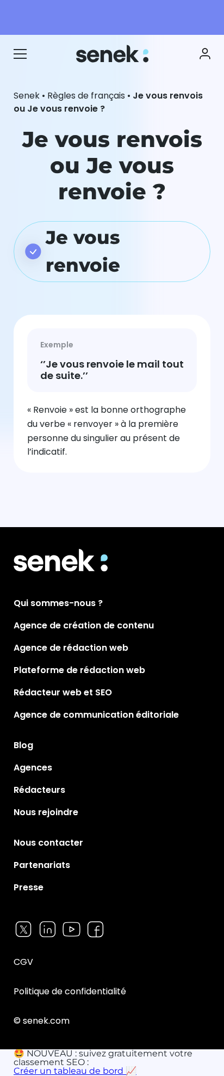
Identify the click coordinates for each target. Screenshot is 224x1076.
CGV (23, 962)
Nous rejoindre (46, 812)
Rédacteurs (39, 790)
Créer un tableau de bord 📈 (75, 1071)
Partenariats (42, 865)
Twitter (24, 929)
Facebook (95, 929)
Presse (28, 887)
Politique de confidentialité (70, 991)
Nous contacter (48, 842)
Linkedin (48, 929)
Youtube (71, 929)
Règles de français (86, 95)
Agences (33, 767)
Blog (23, 745)
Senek (113, 54)
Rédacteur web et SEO (63, 692)
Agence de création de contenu (84, 625)
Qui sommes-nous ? (58, 603)
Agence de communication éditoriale (96, 714)
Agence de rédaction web (71, 647)
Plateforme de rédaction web (79, 670)
